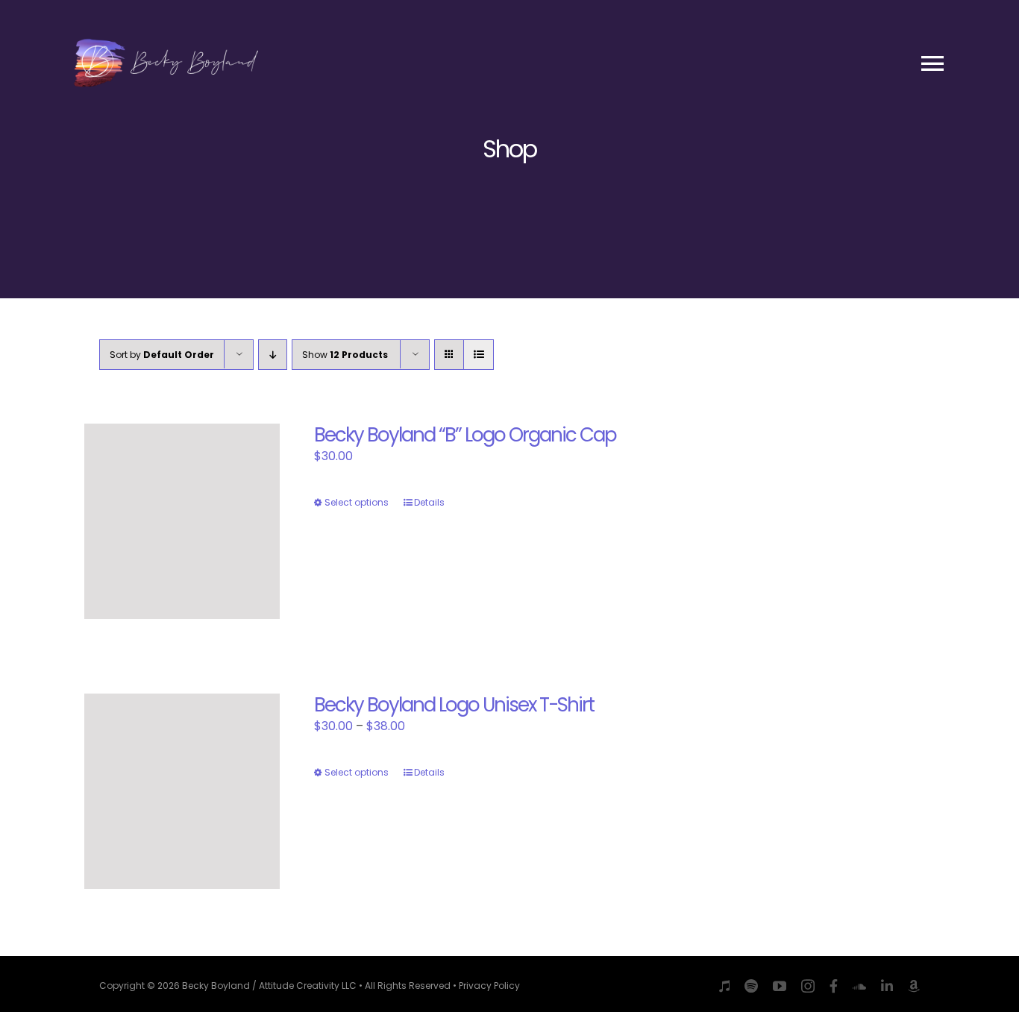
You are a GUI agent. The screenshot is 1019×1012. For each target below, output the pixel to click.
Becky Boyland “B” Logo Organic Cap (465, 434)
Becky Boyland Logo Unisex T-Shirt (454, 704)
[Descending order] (272, 354)
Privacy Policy (489, 985)
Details (429, 502)
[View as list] (478, 354)
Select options (356, 502)
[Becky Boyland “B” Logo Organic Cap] (182, 521)
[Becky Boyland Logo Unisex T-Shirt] (182, 791)
